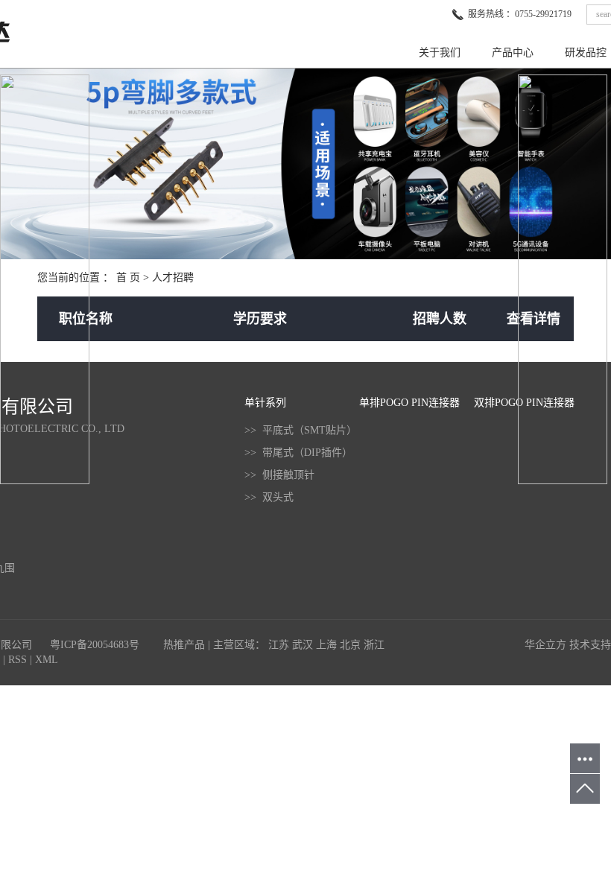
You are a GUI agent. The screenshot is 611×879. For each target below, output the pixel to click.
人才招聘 (173, 277)
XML (46, 659)
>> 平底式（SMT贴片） (300, 430)
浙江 (374, 644)
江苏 (278, 644)
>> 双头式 (269, 497)
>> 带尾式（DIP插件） (298, 452)
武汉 (302, 644)
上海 (326, 644)
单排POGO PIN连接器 (409, 402)
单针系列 (265, 402)
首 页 (128, 277)
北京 (350, 644)
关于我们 (439, 52)
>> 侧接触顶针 (279, 474)
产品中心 (513, 52)
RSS (17, 659)
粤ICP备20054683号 (94, 644)
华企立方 (545, 644)
